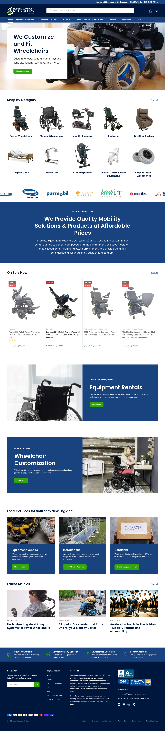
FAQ (48, 687)
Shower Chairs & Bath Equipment (113, 174)
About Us (50, 675)
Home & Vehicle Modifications (89, 19)
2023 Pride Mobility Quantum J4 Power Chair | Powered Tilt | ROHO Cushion (100, 333)
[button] (156, 11)
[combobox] (90, 10)
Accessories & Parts (48, 19)
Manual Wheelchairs (51, 136)
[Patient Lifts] (51, 155)
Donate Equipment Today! (126, 567)
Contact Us (50, 679)
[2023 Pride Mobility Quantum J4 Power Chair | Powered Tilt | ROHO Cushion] (101, 303)
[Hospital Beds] (20, 155)
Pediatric (113, 136)
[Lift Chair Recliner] (144, 119)
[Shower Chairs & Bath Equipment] (113, 155)
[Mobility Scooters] (82, 119)
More (139, 19)
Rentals (112, 19)
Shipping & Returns (54, 695)
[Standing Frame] (82, 155)
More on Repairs (20, 567)
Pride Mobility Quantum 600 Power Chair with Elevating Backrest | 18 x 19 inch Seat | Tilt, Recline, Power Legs (138, 335)
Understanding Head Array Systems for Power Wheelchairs (28, 626)
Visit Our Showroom (54, 683)
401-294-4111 (124, 689)
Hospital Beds (21, 172)
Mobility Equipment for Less (20, 721)
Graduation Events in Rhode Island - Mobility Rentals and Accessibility (134, 628)
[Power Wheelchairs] (20, 119)
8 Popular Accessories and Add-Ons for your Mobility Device (81, 626)
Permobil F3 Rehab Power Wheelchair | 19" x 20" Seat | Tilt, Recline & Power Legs (25, 335)
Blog (48, 691)
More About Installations (75, 567)
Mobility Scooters (82, 136)
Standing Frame (82, 172)
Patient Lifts (51, 172)
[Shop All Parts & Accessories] (144, 155)
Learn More (20, 71)
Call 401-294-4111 (39, 71)
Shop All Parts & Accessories (144, 174)
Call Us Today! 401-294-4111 (144, 2)
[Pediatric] (113, 119)
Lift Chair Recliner (144, 136)
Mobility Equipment (25, 19)
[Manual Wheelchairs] (51, 119)
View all (154, 100)
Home (10, 19)
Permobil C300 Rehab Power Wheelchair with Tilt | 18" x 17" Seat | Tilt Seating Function (63, 335)
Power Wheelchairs (21, 136)
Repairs (66, 19)
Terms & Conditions (54, 699)
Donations (126, 19)
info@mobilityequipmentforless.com (112, 2)
